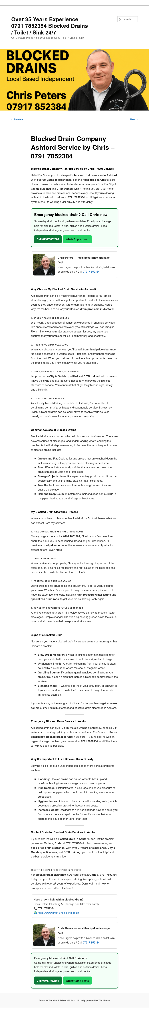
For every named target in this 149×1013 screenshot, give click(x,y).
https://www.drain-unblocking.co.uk (58, 912)
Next (134, 119)
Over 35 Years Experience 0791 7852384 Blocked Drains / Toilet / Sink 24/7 (49, 25)
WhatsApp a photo (77, 239)
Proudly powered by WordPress (93, 1000)
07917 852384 (91, 271)
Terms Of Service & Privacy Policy (57, 1000)
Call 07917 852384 (48, 239)
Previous (17, 119)
